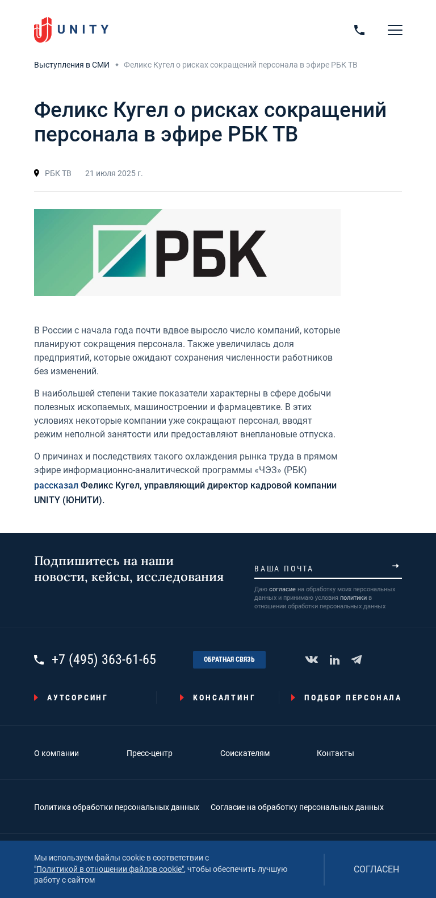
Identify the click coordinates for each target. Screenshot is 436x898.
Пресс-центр (150, 753)
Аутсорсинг (77, 697)
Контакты (335, 753)
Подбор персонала (353, 697)
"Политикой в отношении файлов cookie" (109, 869)
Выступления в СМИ (72, 64)
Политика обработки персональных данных (116, 807)
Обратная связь (229, 659)
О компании (56, 753)
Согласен (376, 869)
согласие (282, 589)
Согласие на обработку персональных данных (297, 807)
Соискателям (245, 753)
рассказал (56, 485)
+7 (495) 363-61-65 (104, 659)
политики (353, 598)
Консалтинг (224, 697)
